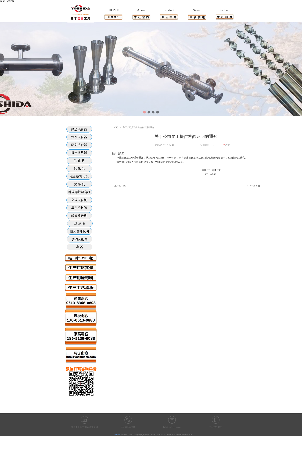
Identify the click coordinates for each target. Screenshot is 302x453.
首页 (115, 127)
